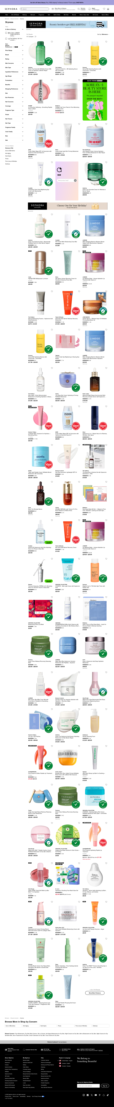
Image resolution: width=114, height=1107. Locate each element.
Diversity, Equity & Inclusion (11, 1080)
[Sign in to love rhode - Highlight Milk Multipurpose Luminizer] (51, 251)
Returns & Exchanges (46, 1062)
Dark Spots (8, 156)
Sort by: (102, 34)
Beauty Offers (26, 1078)
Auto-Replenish (26, 1076)
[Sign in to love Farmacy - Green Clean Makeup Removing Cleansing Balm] (51, 634)
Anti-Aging (8, 153)
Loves (24, 1083)
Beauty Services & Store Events (30, 1073)
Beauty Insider (26, 1060)
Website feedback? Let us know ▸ (57, 1042)
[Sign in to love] (106, 41)
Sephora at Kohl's (45, 1078)
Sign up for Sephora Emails (85, 1082)
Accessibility (44, 1085)
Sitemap (29, 1096)
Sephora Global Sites (10, 1078)
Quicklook (40, 64)
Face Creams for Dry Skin (52, 1035)
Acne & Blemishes (10, 151)
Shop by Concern (14, 18)
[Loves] (104, 9)
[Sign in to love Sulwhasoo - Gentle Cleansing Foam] (106, 709)
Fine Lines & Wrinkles (11, 161)
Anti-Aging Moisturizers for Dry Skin (55, 1033)
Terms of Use (16, 1096)
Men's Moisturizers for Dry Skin (88, 1033)
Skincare (32, 15)
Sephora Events (8, 1073)
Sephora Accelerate (9, 1083)
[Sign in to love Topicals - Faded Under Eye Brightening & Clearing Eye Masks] (79, 329)
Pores (6, 158)
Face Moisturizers (19, 1033)
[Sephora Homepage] (11, 9)
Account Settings (27, 1071)
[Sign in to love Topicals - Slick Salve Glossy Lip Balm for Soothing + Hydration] (106, 746)
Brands (74, 15)
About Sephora (8, 1060)
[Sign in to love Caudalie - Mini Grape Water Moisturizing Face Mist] (79, 214)
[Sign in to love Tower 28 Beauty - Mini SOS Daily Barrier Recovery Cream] (79, 520)
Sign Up (105, 1086)
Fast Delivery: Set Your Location (16, 39)
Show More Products (95, 993)
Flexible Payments (45, 1083)
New (6, 15)
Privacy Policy (8, 1096)
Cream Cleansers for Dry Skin (37, 1035)
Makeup (25, 15)
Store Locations (44, 1080)
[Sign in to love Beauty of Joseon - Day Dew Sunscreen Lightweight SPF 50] (79, 445)
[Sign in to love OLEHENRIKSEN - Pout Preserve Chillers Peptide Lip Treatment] (51, 746)
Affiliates (7, 1071)
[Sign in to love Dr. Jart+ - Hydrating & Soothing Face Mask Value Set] (79, 863)
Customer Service (45, 1060)
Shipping (43, 1067)
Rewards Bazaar (27, 1080)
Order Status (26, 1067)
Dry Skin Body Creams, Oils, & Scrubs (35, 1033)
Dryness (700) (9, 148)
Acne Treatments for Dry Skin (20, 1035)
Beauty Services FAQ (45, 1076)
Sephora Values (8, 1067)
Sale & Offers (105, 15)
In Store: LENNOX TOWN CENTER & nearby (15, 34)
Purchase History (27, 1069)
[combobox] (34, 9)
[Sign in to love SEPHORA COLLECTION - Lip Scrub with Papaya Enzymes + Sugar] (106, 901)
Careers (7, 1064)
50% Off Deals (15, 15)
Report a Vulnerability (10, 1087)
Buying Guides (44, 1073)
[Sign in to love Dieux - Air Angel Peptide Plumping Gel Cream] (79, 975)
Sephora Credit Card (27, 1062)
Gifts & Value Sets (84, 15)
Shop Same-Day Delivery (28, 1087)
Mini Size (66, 15)
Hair (49, 15)
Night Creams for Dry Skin (72, 1033)
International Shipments (46, 1071)
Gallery (24, 1064)
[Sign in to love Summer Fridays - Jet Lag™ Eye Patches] (51, 709)
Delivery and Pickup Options (47, 1064)
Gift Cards (95, 15)
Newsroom (7, 1062)
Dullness (7, 164)
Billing (42, 1069)
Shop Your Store (26, 1085)
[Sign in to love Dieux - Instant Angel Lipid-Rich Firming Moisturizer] (79, 124)
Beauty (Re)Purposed (10, 1085)
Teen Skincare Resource (46, 1087)
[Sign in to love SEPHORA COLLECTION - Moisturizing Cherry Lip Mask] (51, 597)
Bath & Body (57, 15)
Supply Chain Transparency (11, 1069)
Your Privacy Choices (37, 1096)
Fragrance (41, 15)
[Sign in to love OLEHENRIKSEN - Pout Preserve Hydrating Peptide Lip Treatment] (106, 823)
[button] (13, 47)
